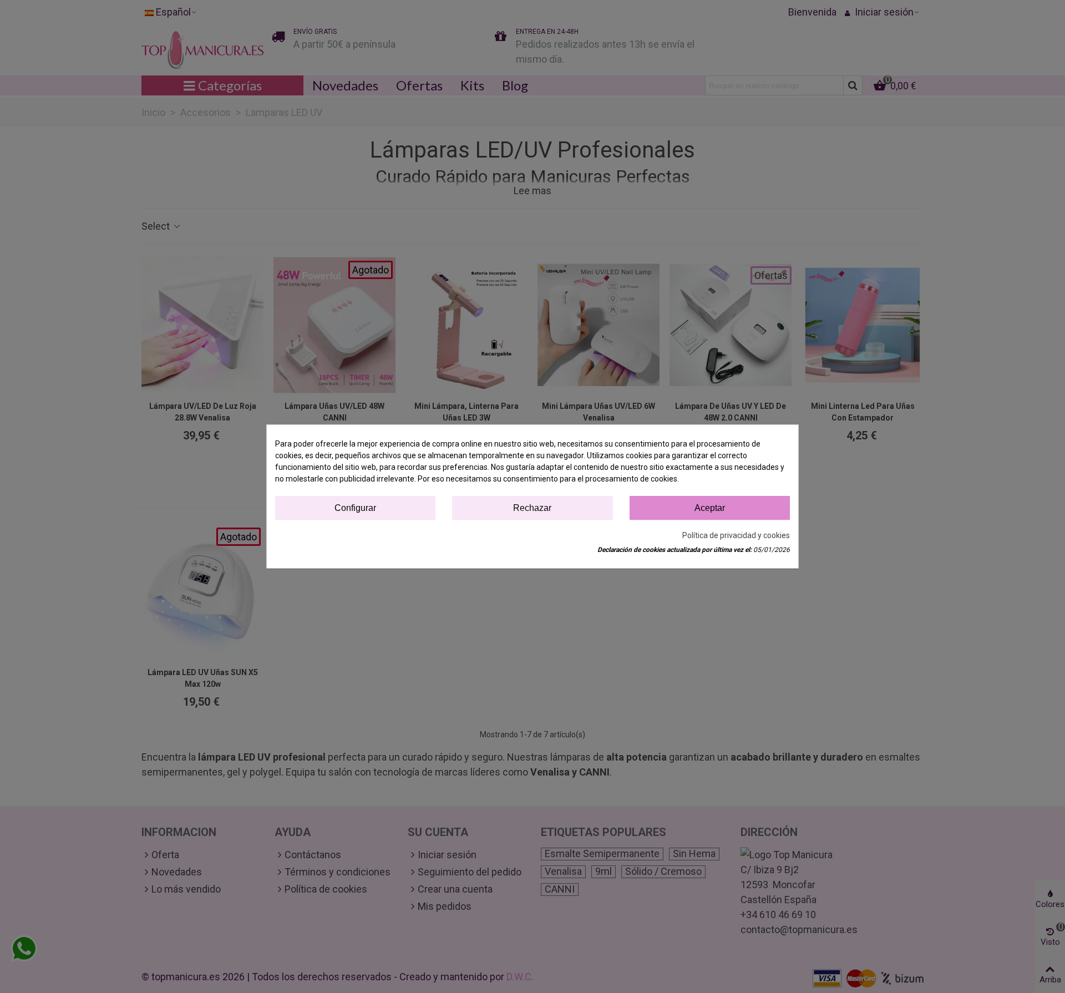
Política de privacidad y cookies (736, 535)
